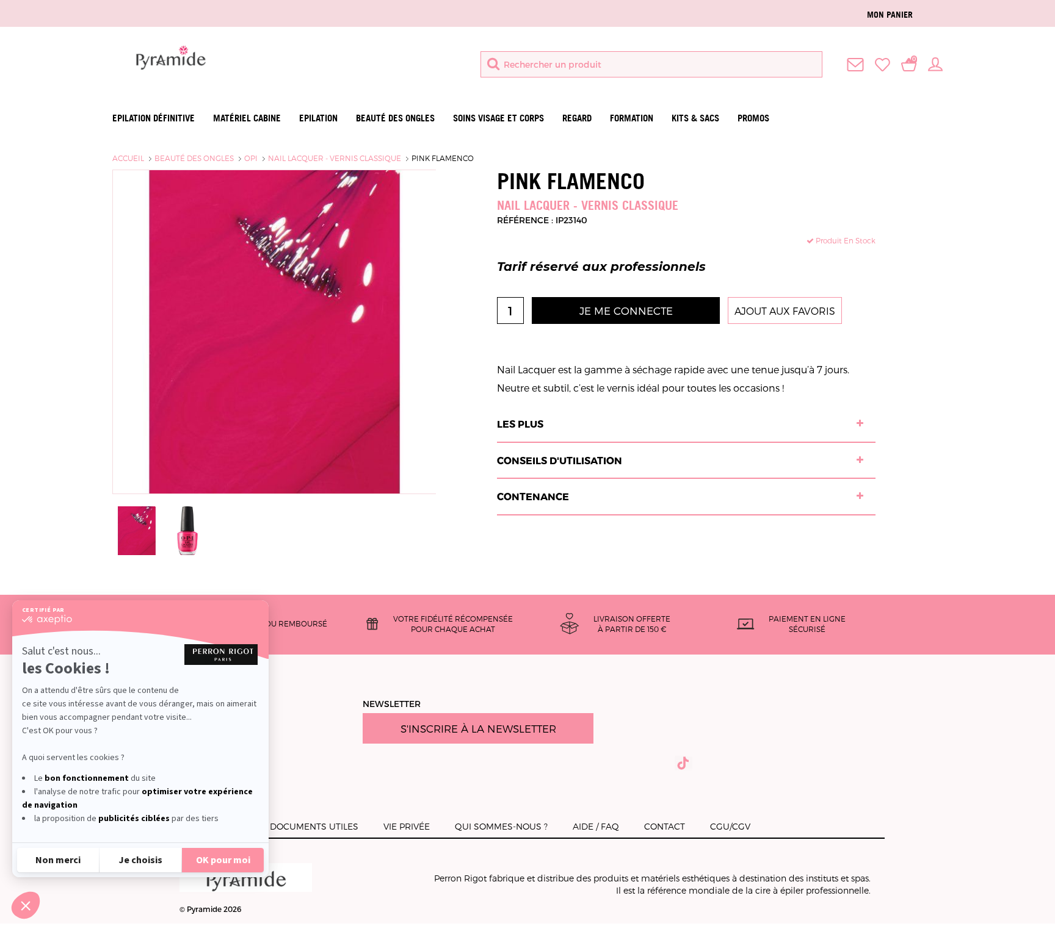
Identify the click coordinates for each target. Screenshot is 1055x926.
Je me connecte (626, 310)
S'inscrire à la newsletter (478, 728)
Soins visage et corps (498, 118)
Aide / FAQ (596, 826)
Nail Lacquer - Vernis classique (334, 158)
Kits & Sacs (695, 118)
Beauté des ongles (395, 118)
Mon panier (890, 14)
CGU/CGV (730, 826)
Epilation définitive (153, 118)
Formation (631, 118)
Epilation (318, 118)
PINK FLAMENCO (442, 158)
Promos (753, 118)
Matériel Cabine (247, 118)
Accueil (128, 158)
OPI (251, 158)
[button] (25, 905)
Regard (577, 118)
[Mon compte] (935, 63)
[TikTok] (683, 763)
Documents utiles (314, 826)
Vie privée (406, 826)
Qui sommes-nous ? (501, 826)
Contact (664, 826)
